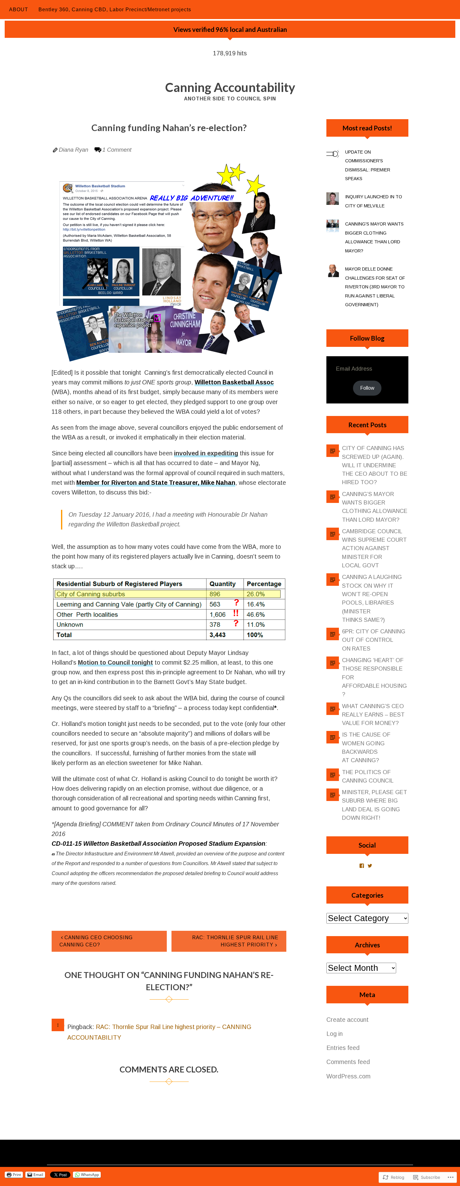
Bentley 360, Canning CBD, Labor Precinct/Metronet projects (114, 9)
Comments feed (348, 1061)
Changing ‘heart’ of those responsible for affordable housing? (374, 677)
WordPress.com (348, 1076)
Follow (367, 388)
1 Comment (116, 150)
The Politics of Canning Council (368, 776)
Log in (334, 1033)
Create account (347, 1019)
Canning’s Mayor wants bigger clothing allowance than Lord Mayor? (374, 507)
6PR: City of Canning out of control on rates (373, 640)
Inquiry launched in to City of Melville (373, 201)
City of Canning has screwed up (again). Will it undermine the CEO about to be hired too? (374, 465)
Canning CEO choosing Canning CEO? (96, 941)
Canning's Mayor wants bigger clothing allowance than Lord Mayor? (374, 237)
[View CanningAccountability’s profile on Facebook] (361, 865)
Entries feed (343, 1047)
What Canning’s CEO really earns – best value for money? (373, 715)
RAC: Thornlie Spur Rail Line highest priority (235, 941)
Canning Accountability (230, 87)
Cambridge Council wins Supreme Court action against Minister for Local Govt (374, 548)
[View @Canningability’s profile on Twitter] (369, 865)
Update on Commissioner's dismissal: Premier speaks (367, 165)
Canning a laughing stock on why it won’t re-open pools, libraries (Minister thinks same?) (372, 598)
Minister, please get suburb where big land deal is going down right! (374, 805)
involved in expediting (206, 453)
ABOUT (18, 9)
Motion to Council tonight (115, 662)
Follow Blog (367, 338)
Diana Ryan (73, 150)
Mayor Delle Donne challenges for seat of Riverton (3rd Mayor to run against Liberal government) (375, 286)
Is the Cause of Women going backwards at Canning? (366, 747)
